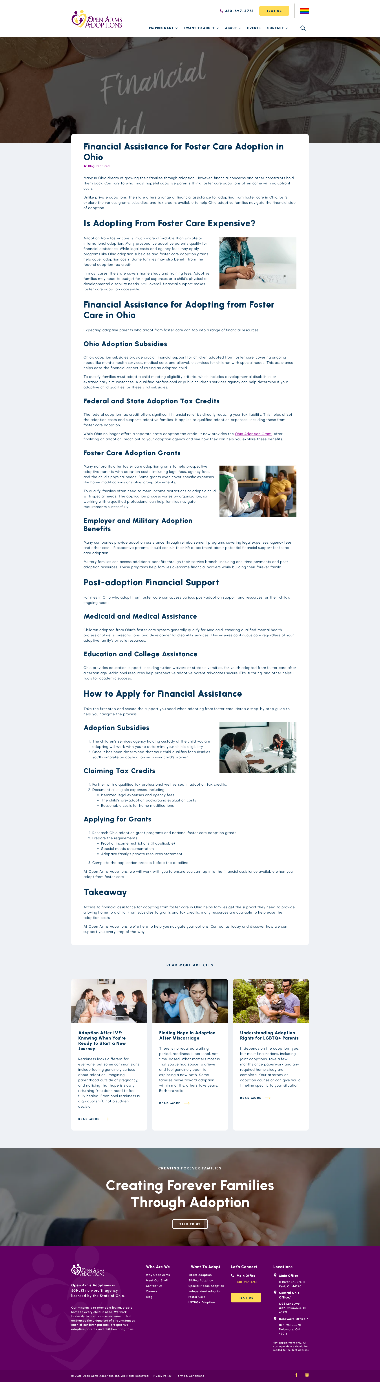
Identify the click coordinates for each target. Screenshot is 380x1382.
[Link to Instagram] (307, 1375)
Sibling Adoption (200, 1280)
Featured (103, 166)
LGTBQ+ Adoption (201, 1302)
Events (254, 28)
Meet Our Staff (157, 1280)
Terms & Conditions (190, 1375)
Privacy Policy (162, 1375)
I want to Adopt (199, 28)
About (231, 28)
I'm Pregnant (161, 28)
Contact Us (154, 1285)
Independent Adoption (204, 1291)
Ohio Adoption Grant (253, 434)
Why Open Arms (158, 1274)
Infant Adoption (200, 1274)
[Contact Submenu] (287, 28)
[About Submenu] (240, 28)
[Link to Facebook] (296, 1375)
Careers (152, 1291)
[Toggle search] (303, 28)
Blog (91, 166)
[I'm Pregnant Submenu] (177, 28)
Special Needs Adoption (206, 1285)
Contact (275, 28)
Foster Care (196, 1296)
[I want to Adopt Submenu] (218, 28)
